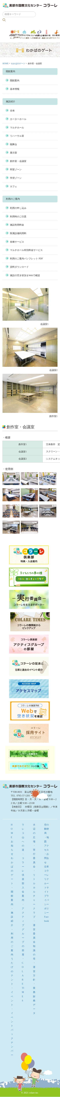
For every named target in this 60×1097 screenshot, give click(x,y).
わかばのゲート (16, 34)
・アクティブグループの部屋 (23, 929)
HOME (5, 63)
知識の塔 (47, 34)
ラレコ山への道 (33, 34)
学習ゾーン (16, 178)
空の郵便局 (46, 828)
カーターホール (18, 119)
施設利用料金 (17, 225)
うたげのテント (24, 34)
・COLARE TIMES (23, 980)
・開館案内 (12, 896)
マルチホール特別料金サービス (26, 250)
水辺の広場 (39, 34)
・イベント (12, 996)
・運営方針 (34, 971)
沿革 (46, 866)
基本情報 (14, 89)
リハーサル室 (17, 136)
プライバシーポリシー (46, 904)
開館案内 (14, 80)
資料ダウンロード (19, 267)
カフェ (13, 186)
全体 (12, 110)
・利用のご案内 (12, 942)
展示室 (13, 152)
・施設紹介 (12, 917)
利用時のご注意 (18, 216)
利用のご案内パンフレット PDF (26, 258)
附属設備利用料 (18, 233)
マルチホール (17, 127)
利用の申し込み (18, 208)
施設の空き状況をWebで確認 (25, 275)
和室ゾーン (16, 169)
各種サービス (17, 242)
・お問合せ (46, 858)
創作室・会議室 (18, 161)
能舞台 (13, 144)
